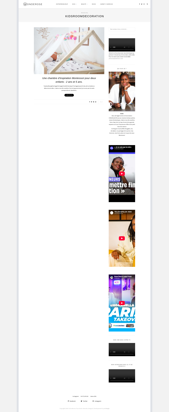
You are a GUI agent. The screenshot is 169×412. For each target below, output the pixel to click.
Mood (94, 4)
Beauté (83, 4)
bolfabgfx (106, 408)
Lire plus (69, 95)
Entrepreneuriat (62, 4)
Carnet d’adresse (106, 4)
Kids (73, 4)
